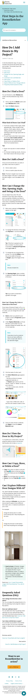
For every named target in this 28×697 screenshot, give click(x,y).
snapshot (19, 443)
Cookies (7, 683)
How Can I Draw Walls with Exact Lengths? (13, 638)
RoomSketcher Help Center (9, 8)
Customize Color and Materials (12, 78)
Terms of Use (18, 681)
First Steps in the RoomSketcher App (13, 12)
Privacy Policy (9, 681)
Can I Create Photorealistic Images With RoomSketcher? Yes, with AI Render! (13, 584)
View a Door (7, 79)
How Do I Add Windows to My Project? (15, 644)
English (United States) (16, 683)
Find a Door (7, 71)
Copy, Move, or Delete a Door (12, 81)
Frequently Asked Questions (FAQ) (13, 84)
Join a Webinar (14, 667)
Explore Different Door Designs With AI (14, 83)
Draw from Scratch (8, 10)
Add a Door (7, 72)
